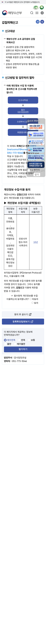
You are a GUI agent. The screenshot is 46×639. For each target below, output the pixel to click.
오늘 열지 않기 (37, 170)
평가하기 (23, 349)
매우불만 (21, 344)
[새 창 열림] (42, 13)
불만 (9, 344)
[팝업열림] (42, 8)
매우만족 (11, 340)
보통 (33, 340)
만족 (23, 340)
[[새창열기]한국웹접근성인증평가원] (36, 8)
